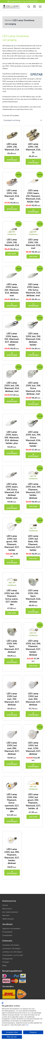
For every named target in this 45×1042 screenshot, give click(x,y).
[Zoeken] (28, 6)
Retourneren (7, 909)
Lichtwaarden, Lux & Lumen (12, 955)
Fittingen (5, 962)
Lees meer (12, 254)
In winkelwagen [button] (12, 159)
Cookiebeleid (7, 935)
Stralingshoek (7, 959)
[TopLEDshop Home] (11, 6)
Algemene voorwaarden (11, 928)
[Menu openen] (40, 6)
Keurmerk (5, 915)
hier (27, 1025)
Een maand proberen (10, 912)
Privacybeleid (7, 932)
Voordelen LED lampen (10, 945)
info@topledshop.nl (16, 1)
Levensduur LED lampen (11, 948)
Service (5, 905)
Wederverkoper (8, 919)
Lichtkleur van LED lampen (12, 952)
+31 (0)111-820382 (32, 1)
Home (8, 20)
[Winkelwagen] (34, 6)
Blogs (4, 965)
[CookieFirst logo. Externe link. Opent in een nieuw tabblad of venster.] (3, 1003)
